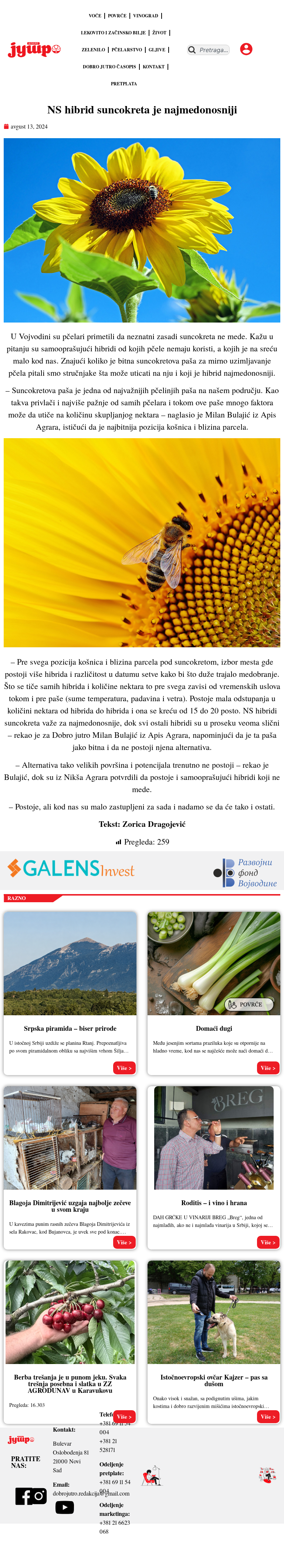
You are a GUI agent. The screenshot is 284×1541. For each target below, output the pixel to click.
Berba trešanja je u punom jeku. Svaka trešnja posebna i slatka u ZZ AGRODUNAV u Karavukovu (70, 1383)
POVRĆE (117, 16)
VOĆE (95, 16)
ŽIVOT (159, 33)
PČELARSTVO (127, 50)
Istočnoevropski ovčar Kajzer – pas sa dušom (214, 1380)
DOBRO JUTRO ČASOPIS (109, 67)
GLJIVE (157, 50)
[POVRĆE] (250, 1012)
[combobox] (208, 50)
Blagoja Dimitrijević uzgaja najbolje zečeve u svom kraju (70, 1206)
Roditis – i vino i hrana (214, 1202)
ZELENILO (93, 50)
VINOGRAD (145, 16)
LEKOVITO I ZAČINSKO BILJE (113, 33)
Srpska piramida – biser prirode (70, 1028)
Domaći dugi (214, 1028)
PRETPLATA (124, 84)
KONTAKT (154, 67)
